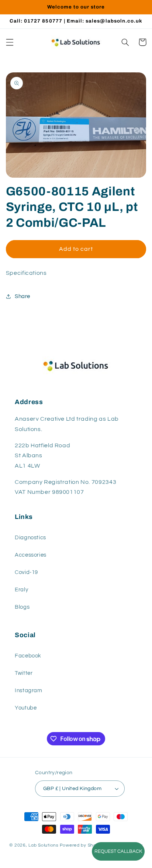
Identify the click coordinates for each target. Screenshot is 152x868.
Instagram (28, 690)
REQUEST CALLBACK (118, 851)
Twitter (23, 673)
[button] (9, 42)
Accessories (30, 555)
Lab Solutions (43, 845)
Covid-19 (26, 572)
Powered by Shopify (82, 845)
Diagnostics (30, 537)
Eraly (21, 589)
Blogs (22, 607)
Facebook (28, 656)
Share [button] (22, 296)
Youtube (26, 708)
